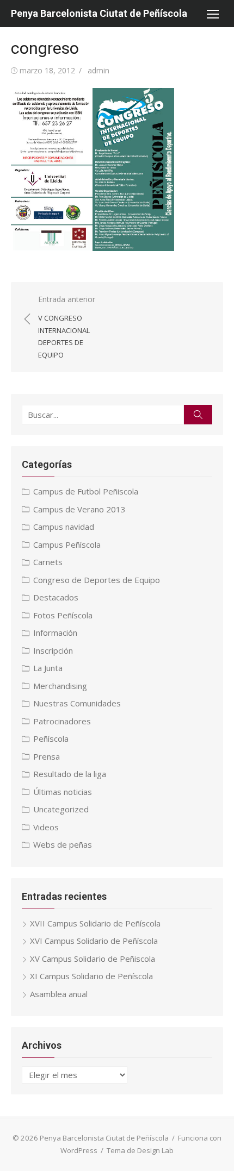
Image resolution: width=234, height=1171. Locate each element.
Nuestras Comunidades (77, 703)
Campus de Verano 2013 (79, 509)
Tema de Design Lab (140, 1150)
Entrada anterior (66, 327)
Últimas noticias (62, 791)
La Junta (48, 667)
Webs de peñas (62, 844)
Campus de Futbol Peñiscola (85, 491)
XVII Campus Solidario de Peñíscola (95, 923)
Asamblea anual (59, 993)
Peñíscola (51, 738)
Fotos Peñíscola (63, 615)
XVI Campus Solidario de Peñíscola (94, 940)
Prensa (46, 756)
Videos (46, 827)
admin (98, 70)
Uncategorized (61, 809)
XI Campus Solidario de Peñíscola (91, 975)
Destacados (55, 597)
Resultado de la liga (69, 773)
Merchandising (60, 685)
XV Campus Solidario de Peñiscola (92, 958)
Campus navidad (63, 526)
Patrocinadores (62, 721)
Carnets (48, 561)
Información (55, 632)
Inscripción (53, 650)
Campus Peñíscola (67, 544)
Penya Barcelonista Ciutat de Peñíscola (99, 13)
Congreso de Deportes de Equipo (96, 579)
